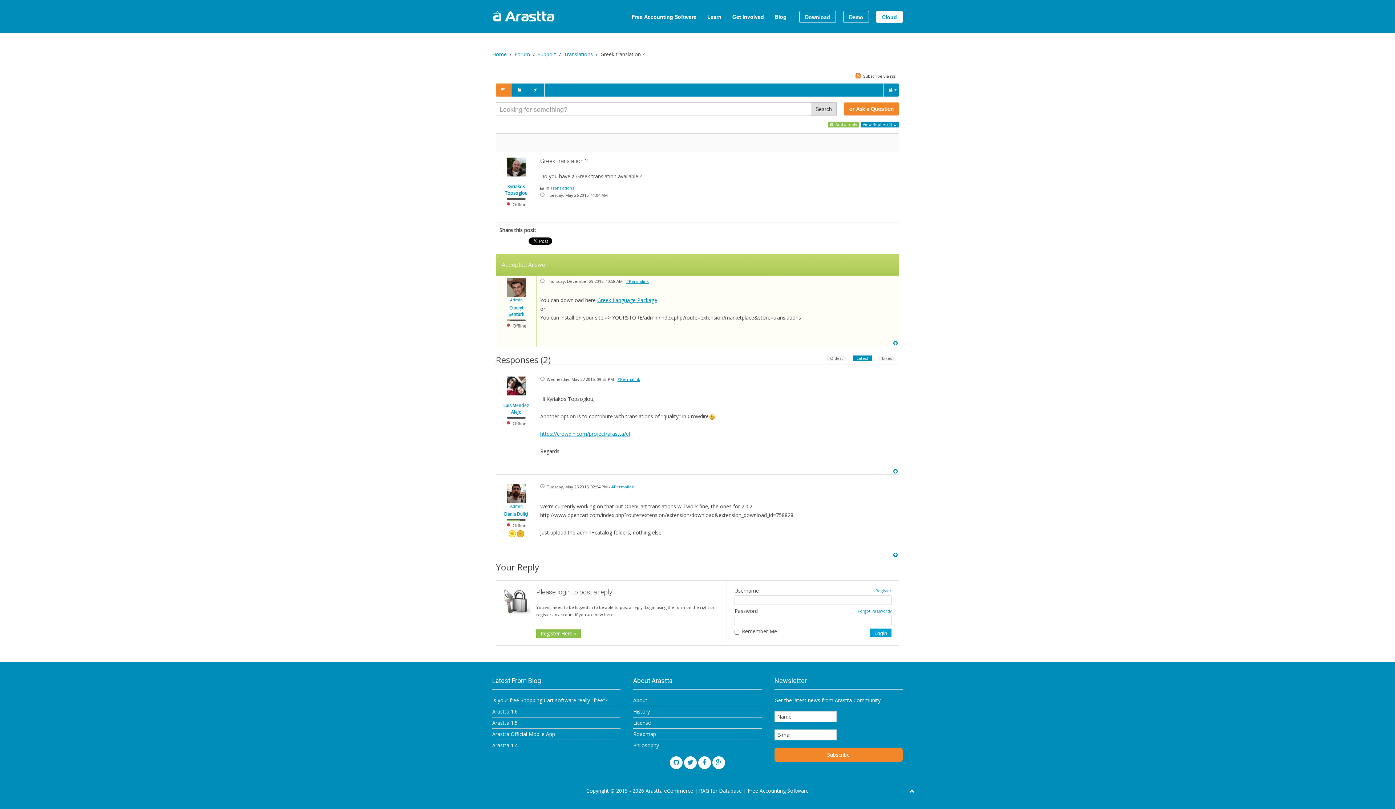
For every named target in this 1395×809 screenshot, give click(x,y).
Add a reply (845, 124)
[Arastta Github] (676, 762)
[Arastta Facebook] (704, 762)
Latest (862, 358)
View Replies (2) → (880, 124)
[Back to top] (896, 343)
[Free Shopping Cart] (541, 16)
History (641, 711)
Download (817, 17)
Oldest (836, 358)
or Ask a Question (871, 108)
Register (883, 590)
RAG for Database (720, 790)
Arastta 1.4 (505, 745)
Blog (781, 16)
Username (747, 591)
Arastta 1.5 (505, 722)
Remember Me (759, 631)
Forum (522, 54)
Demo (856, 17)
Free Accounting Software (664, 16)
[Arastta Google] (718, 762)
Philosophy (646, 745)
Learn (714, 16)
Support (547, 54)
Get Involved (748, 16)
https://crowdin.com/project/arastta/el (585, 433)
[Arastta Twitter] (690, 762)
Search (824, 109)
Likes (887, 358)
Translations (578, 54)
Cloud (889, 17)
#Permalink (637, 281)
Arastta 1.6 (505, 711)
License (642, 722)
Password (746, 611)
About (640, 700)
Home (499, 54)
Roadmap (644, 734)
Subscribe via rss (878, 76)
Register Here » (559, 633)
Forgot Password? (874, 611)
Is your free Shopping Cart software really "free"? (549, 700)
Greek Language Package (627, 300)
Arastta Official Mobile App (523, 734)
